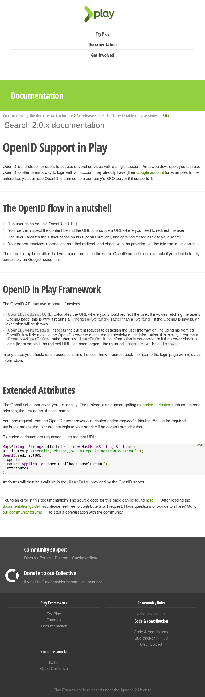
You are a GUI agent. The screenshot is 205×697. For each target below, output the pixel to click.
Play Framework (102, 14)
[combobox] (102, 125)
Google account (150, 172)
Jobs (151, 613)
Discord (61, 557)
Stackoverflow (84, 557)
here (149, 500)
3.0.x (165, 115)
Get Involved (102, 55)
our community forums (22, 512)
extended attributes (154, 404)
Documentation (103, 44)
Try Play (103, 33)
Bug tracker (151, 638)
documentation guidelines (25, 506)
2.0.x (77, 115)
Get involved (151, 644)
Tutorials (54, 619)
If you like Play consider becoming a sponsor (63, 581)
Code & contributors (151, 631)
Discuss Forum (37, 557)
